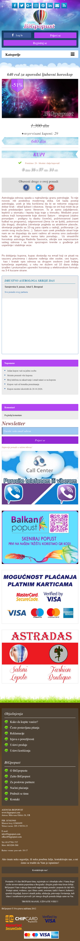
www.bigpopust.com (11, 812)
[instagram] (36, 5)
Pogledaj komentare (13, 415)
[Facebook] (14, 5)
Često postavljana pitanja (24, 727)
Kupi (39, 154)
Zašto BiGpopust (20, 776)
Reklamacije (17, 733)
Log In (19, 35)
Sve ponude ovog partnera (16, 291)
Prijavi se (55, 35)
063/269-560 (12, 845)
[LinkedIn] (50, 5)
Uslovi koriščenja (20, 750)
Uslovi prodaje (18, 745)
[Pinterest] (43, 5)
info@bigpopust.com (11, 833)
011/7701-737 (11, 842)
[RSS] (64, 5)
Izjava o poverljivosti (22, 739)
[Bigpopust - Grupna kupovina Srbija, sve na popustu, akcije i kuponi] (40, 20)
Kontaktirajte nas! (40, 870)
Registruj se (40, 43)
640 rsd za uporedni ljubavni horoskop (40, 74)
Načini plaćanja (19, 788)
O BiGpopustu (18, 770)
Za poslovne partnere (22, 782)
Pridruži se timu (19, 793)
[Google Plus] (29, 5)
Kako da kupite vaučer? (24, 722)
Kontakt (15, 799)
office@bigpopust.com (12, 836)
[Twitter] (22, 5)
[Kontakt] (57, 5)
